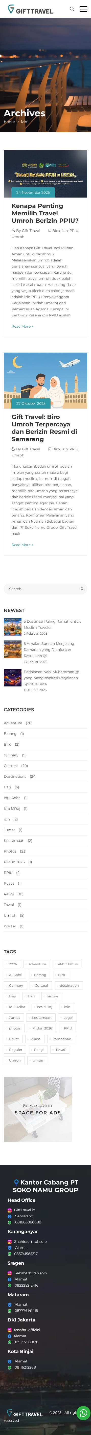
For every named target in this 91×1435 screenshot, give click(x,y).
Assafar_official (26, 1330)
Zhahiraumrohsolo (30, 1241)
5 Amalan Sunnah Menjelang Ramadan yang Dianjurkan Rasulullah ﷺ (49, 649)
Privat (14, 1039)
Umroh (18, 236)
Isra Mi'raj (12, 808)
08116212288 (24, 1367)
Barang (10, 733)
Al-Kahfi (15, 975)
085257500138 (25, 1342)
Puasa (9, 883)
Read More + (23, 326)
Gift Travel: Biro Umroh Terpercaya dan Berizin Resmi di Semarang (44, 428)
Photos (10, 851)
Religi (9, 894)
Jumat (9, 830)
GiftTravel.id (24, 1210)
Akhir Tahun (68, 964)
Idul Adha (12, 798)
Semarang (24, 1216)
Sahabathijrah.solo (29, 1273)
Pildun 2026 (14, 862)
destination (69, 985)
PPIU (74, 230)
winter (38, 1060)
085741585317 (26, 1253)
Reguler (15, 1050)
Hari (7, 787)
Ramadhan (62, 1039)
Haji (12, 996)
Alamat (21, 1247)
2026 (13, 964)
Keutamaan (14, 840)
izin (65, 230)
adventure (37, 964)
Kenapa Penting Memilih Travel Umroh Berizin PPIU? (45, 213)
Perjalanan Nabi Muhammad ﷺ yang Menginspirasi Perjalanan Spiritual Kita (51, 678)
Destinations (15, 776)
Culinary (11, 755)
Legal (68, 1017)
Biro (56, 230)
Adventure (13, 723)
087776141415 (25, 1310)
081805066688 (27, 1222)
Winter (10, 926)
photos (14, 1028)
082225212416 (25, 1285)
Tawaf (9, 904)
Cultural (11, 765)
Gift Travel (31, 230)
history (52, 996)
